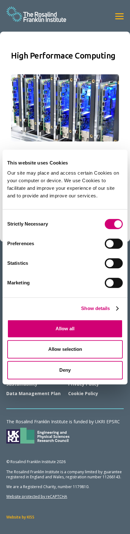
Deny (65, 370)
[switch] (114, 244)
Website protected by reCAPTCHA (36, 496)
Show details (95, 308)
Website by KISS (20, 517)
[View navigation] (119, 16)
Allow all (65, 328)
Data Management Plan (33, 393)
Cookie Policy (83, 393)
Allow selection (65, 349)
